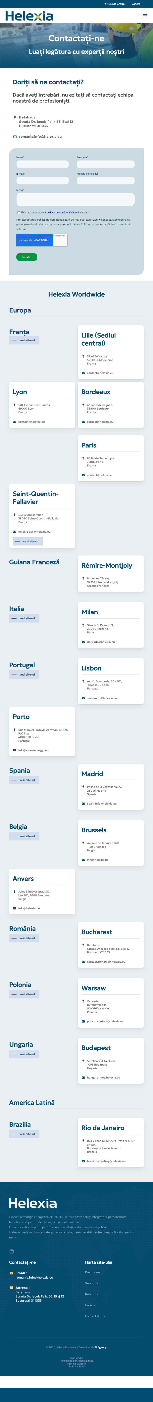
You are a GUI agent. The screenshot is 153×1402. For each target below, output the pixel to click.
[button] (145, 16)
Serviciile (91, 1283)
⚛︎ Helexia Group (114, 4)
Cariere (136, 4)
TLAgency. (101, 1347)
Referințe (91, 1294)
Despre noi (93, 1272)
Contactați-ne (95, 1316)
